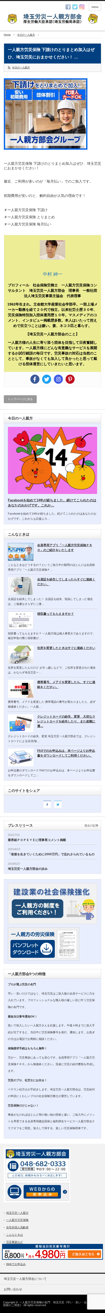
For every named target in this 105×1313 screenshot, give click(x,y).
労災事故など (14, 1241)
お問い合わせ (13, 1289)
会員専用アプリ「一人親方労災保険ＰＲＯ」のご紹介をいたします (64, 547)
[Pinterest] (70, 379)
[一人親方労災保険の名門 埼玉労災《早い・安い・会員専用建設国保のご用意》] (52, 19)
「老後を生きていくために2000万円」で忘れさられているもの (51, 854)
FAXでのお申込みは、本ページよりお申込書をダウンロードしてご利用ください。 (66, 753)
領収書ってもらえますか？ (55, 614)
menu (94, 6)
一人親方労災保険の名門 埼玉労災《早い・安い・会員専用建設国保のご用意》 (52, 1304)
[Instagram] (58, 379)
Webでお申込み (16, 1264)
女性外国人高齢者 (17, 1227)
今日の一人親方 (21, 67)
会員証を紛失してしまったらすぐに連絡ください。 (66, 582)
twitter (75, 7)
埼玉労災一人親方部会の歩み (28, 869)
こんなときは (14, 1234)
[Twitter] (46, 379)
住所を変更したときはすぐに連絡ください (66, 648)
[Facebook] (35, 379)
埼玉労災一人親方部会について (25, 1279)
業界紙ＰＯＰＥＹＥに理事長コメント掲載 (37, 840)
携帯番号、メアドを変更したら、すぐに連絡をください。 (66, 684)
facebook (68, 7)
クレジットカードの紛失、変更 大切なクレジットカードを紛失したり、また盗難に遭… (66, 721)
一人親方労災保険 (17, 1219)
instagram (82, 7)
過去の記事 (91, 825)
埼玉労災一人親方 (17, 1212)
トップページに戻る (20, 399)
